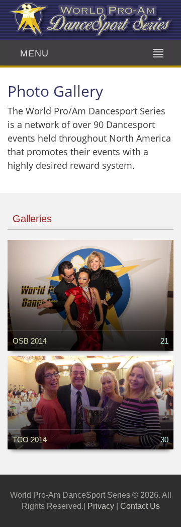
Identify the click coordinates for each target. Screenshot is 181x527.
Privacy (100, 506)
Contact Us (140, 506)
